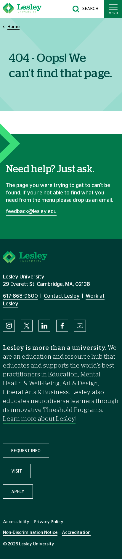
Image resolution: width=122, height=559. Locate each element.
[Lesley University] (22, 9)
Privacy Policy (48, 522)
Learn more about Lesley (39, 419)
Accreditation (76, 532)
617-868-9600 (20, 296)
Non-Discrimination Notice (30, 532)
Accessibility (16, 522)
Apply (18, 492)
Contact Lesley (62, 296)
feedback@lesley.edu (31, 211)
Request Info (26, 451)
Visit (16, 471)
